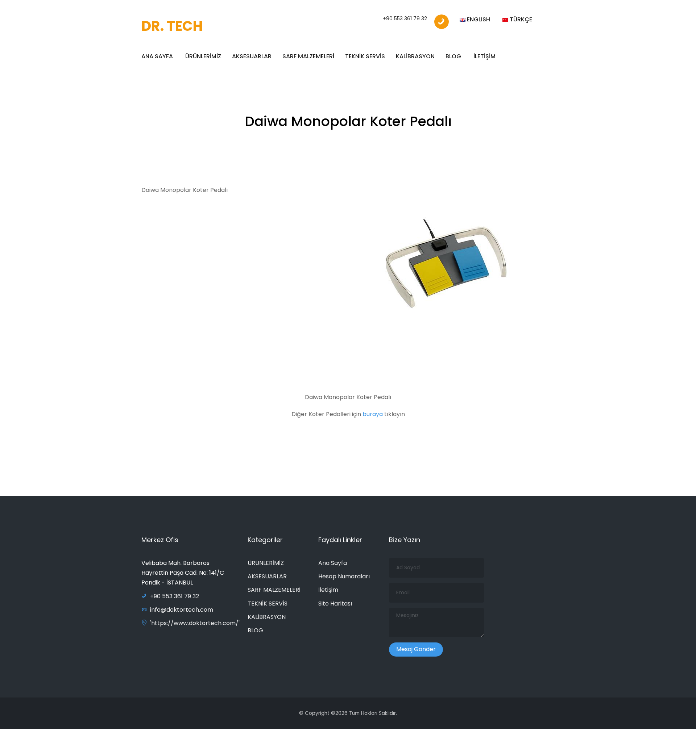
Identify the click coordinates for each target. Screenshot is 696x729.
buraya (373, 414)
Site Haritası (335, 603)
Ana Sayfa (332, 563)
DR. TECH (172, 25)
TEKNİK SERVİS (365, 56)
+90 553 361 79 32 (405, 18)
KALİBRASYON (415, 56)
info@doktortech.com (181, 610)
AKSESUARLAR (252, 56)
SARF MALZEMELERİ (308, 56)
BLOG (453, 56)
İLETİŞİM (484, 56)
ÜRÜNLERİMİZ (203, 56)
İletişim (328, 590)
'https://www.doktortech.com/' (195, 623)
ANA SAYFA (157, 56)
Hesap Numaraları (344, 576)
